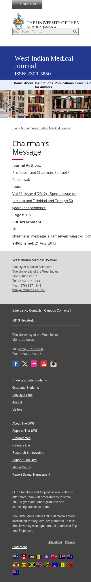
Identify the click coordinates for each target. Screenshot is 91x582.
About (28, 83)
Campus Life (21, 445)
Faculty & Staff (22, 394)
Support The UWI (24, 460)
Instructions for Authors (44, 85)
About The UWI (23, 423)
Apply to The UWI (24, 430)
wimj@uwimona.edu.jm (28, 290)
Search (80, 83)
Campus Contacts (56, 310)
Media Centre (21, 467)
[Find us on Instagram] (53, 366)
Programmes (21, 438)
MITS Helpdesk (23, 320)
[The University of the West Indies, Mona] (45, 21)
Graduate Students (25, 387)
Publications (64, 83)
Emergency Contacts (27, 310)
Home (18, 83)
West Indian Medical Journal (51, 128)
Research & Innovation (28, 452)
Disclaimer (55, 542)
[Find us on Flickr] (34, 366)
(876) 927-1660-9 (30, 349)
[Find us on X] (25, 366)
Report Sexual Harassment (31, 474)
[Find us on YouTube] (43, 366)
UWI (15, 128)
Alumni (17, 402)
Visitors (17, 409)
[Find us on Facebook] (15, 366)
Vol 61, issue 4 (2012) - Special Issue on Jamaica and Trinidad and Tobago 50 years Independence (44, 200)
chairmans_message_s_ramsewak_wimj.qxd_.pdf (51, 236)
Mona (25, 128)
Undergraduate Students (29, 380)
